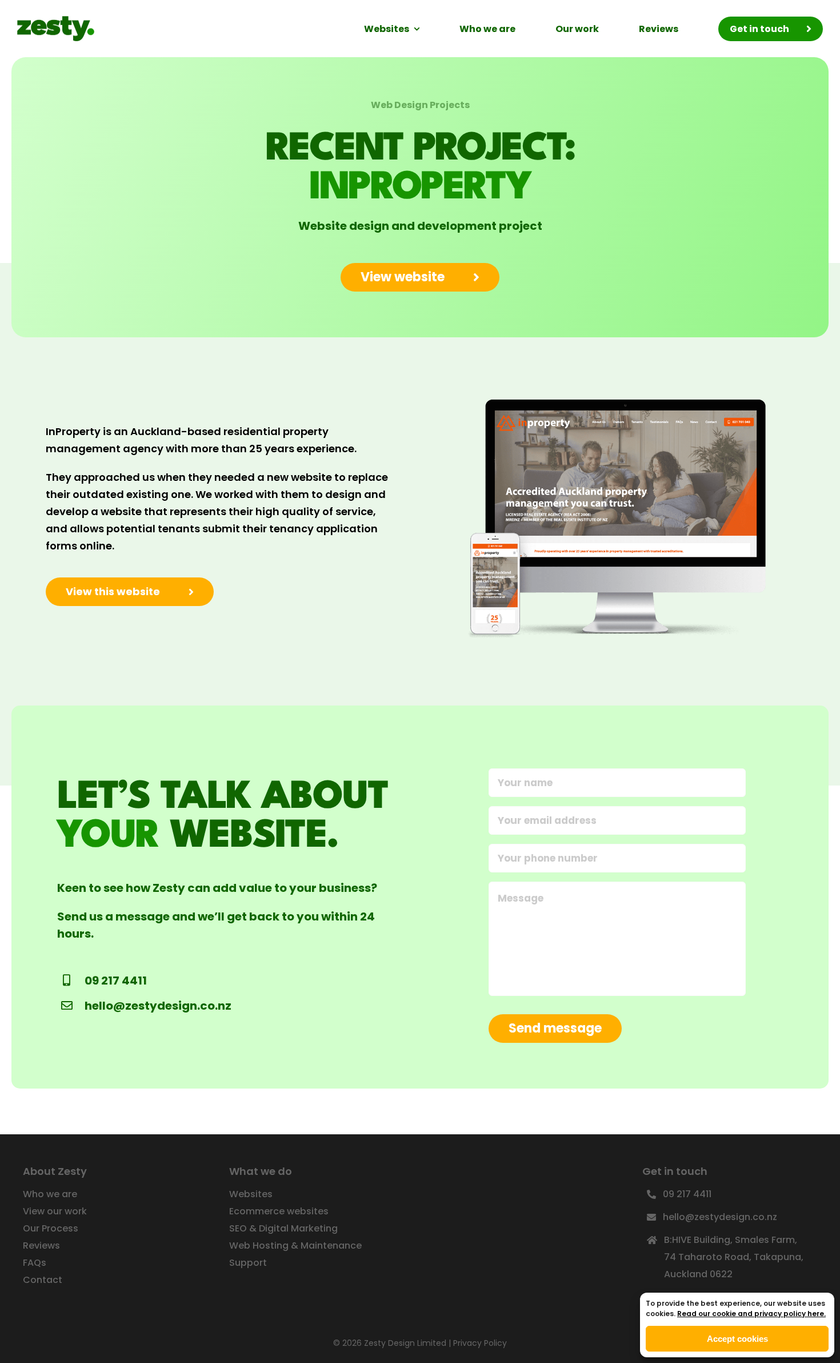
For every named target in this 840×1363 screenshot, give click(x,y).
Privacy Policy (480, 1343)
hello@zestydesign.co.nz (158, 1006)
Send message (555, 1028)
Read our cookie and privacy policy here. (751, 1313)
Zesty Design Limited (405, 1343)
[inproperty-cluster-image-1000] (619, 388)
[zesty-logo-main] (55, 21)
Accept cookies (737, 1339)
